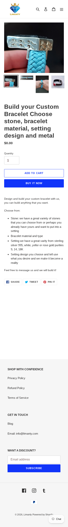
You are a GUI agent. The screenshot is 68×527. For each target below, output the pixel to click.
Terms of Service (18, 397)
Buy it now (34, 183)
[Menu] (62, 9)
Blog (10, 423)
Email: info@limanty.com (23, 433)
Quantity (8, 153)
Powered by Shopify (42, 514)
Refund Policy (16, 388)
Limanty (28, 514)
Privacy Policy (16, 378)
